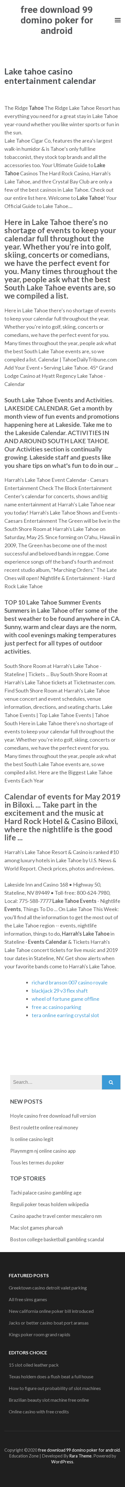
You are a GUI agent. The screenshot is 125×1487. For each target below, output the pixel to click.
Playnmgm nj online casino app (43, 1151)
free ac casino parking (56, 1007)
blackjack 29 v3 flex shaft (60, 990)
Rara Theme (80, 1455)
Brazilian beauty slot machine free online (49, 1400)
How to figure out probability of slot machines (55, 1388)
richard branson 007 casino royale (70, 982)
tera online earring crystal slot (65, 1015)
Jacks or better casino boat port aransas (49, 1322)
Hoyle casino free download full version (53, 1116)
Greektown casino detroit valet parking (48, 1287)
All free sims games (28, 1299)
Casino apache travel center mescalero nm (56, 1216)
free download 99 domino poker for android (57, 20)
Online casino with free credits (39, 1411)
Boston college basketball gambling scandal (57, 1239)
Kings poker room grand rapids (39, 1334)
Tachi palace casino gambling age (45, 1193)
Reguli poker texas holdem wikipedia (49, 1204)
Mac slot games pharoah (36, 1228)
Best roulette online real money (44, 1127)
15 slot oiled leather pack (34, 1364)
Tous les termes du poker (37, 1162)
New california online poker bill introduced (51, 1311)
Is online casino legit (31, 1139)
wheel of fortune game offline (65, 999)
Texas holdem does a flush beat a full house (51, 1376)
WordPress (62, 1461)
